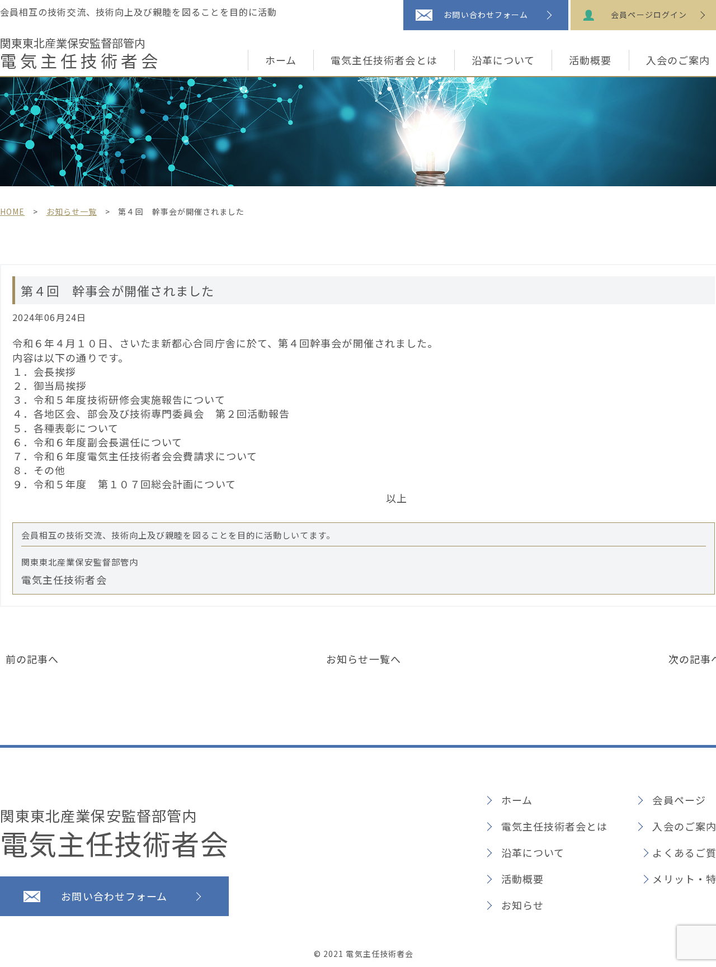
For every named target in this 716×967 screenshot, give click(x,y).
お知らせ (522, 905)
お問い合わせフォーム (486, 14)
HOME (12, 211)
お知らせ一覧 (71, 211)
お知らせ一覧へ (363, 659)
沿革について (503, 60)
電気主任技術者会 (80, 54)
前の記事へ (32, 659)
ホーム (280, 60)
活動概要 (590, 60)
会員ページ (678, 800)
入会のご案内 (684, 826)
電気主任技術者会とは (384, 60)
